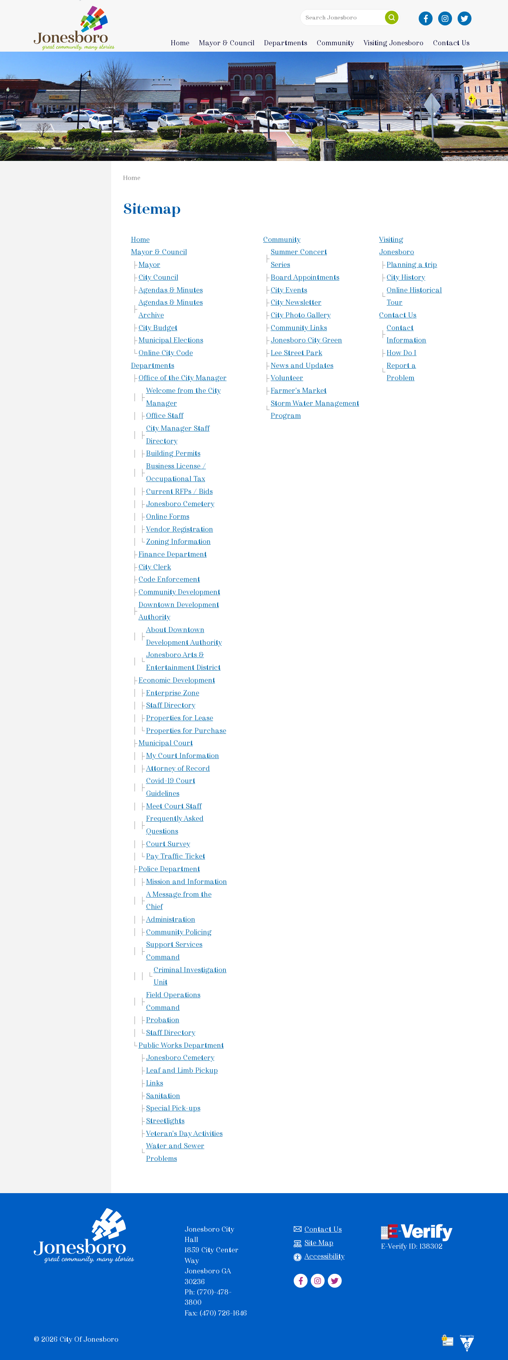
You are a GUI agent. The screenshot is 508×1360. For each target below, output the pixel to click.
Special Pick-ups (173, 1108)
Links (154, 1083)
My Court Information (182, 755)
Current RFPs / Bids (179, 491)
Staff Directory (170, 705)
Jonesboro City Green (306, 340)
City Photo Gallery (301, 315)
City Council (158, 277)
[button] (391, 17)
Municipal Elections (171, 340)
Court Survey (168, 844)
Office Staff (164, 415)
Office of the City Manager (183, 377)
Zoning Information (178, 541)
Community (281, 239)
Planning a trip (412, 264)
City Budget (158, 327)
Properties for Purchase (186, 730)
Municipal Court (166, 743)
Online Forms (167, 516)
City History (406, 277)
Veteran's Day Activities (184, 1133)
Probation (162, 1020)
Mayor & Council (159, 252)
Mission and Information (186, 881)
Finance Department (173, 554)
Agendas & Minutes (171, 290)
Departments (152, 365)
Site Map (318, 1242)
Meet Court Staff (174, 806)
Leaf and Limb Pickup (182, 1070)
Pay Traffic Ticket (175, 856)
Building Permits (173, 453)
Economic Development (177, 680)
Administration (170, 919)
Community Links (299, 327)
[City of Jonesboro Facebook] (426, 18)
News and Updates (302, 365)
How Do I (401, 352)
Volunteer (287, 377)
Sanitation (163, 1095)
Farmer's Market (299, 390)
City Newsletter (296, 302)
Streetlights (165, 1120)
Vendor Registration (179, 529)
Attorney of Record (178, 768)
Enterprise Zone (172, 693)
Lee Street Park (296, 352)
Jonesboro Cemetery (180, 503)
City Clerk (155, 567)
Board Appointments (305, 277)
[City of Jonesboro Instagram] (445, 18)
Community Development (179, 592)
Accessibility (324, 1256)
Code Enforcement (169, 579)
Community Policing (179, 932)
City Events (289, 290)
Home (180, 43)
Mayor (149, 264)
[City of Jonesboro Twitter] (464, 18)
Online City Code (166, 352)
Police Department (169, 869)
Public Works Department (181, 1045)
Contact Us (397, 315)
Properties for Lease (179, 718)
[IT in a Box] (465, 1344)
